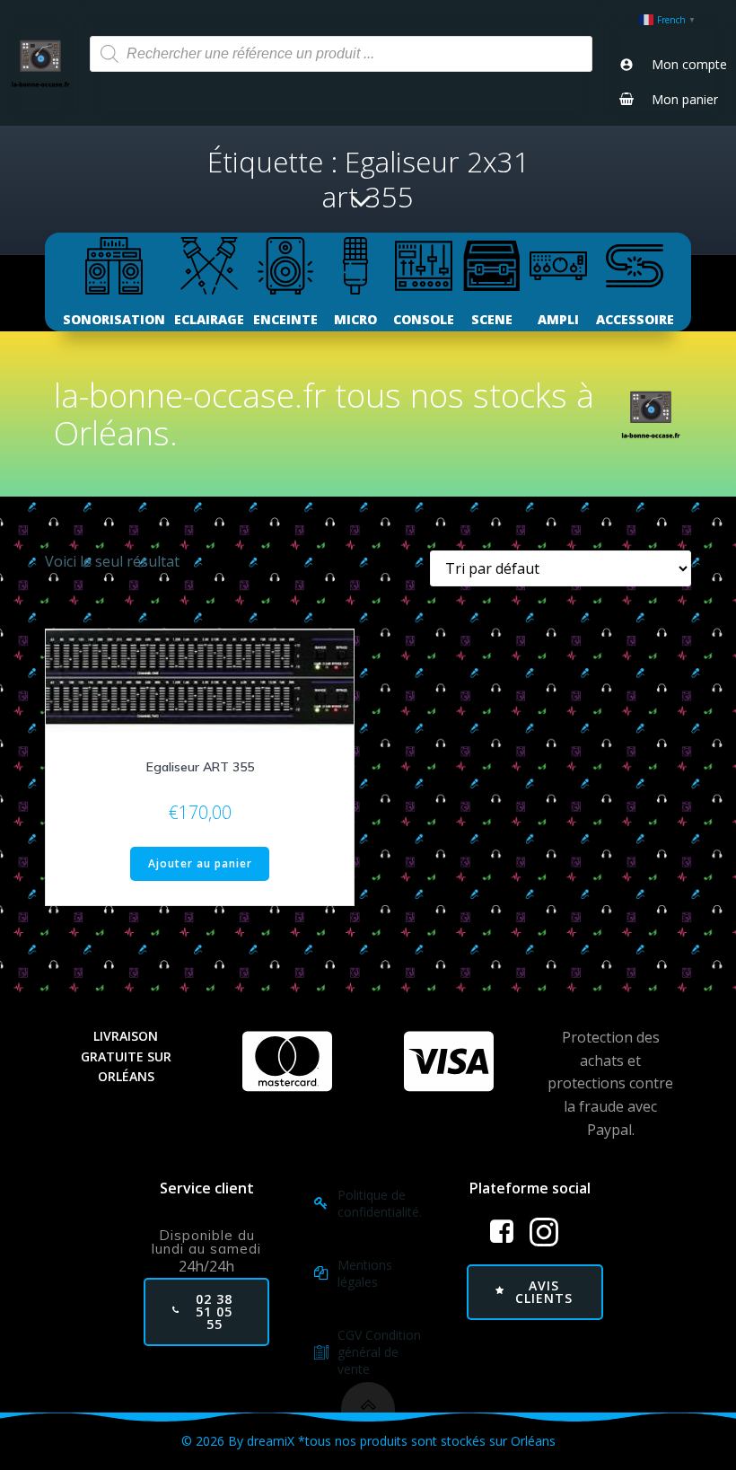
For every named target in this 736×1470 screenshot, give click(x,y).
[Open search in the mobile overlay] (341, 54)
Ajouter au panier (200, 863)
